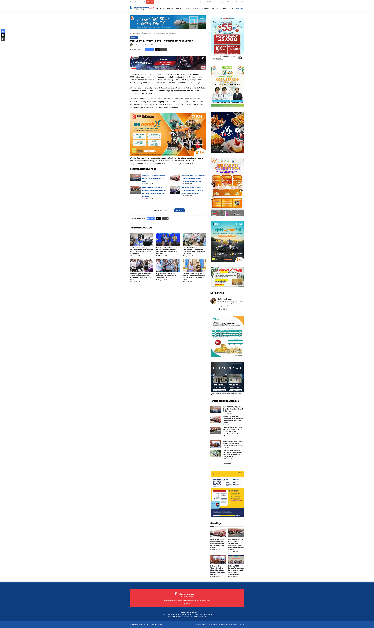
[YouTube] (224, 309)
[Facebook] (219, 309)
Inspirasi (215, 8)
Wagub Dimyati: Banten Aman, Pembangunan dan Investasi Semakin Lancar (166, 275)
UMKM (231, 8)
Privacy (221, 2)
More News (227, 463)
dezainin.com (240, 624)
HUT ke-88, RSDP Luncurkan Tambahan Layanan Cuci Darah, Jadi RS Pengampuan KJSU (193, 190)
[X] (3, 35)
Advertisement (212, 624)
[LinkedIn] (222, 309)
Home (133, 33)
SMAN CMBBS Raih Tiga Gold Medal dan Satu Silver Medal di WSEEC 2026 (154, 178)
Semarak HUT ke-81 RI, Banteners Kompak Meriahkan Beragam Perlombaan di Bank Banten (193, 178)
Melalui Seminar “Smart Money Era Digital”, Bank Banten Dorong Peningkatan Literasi (233, 443)
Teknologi (205, 8)
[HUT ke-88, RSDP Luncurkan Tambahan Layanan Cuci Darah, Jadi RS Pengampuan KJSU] (175, 190)
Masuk (241, 2)
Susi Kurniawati (138, 45)
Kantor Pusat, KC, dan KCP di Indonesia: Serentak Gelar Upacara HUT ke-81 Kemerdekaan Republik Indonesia (232, 432)
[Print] (3, 39)
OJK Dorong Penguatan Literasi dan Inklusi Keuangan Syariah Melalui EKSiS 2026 (179, 2)
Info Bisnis (160, 8)
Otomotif (179, 8)
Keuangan (169, 8)
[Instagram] (226, 309)
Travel (188, 8)
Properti (224, 8)
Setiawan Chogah (225, 299)
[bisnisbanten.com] (142, 8)
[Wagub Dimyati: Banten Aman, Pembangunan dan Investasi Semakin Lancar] (168, 265)
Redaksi (209, 2)
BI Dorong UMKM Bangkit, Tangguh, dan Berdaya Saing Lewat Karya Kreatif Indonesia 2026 (236, 570)
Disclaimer (228, 2)
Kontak (235, 2)
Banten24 (239, 8)
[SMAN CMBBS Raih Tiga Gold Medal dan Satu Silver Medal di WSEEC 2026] (135, 177)
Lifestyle (196, 8)
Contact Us (221, 624)
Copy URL (179, 210)
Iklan (215, 2)
